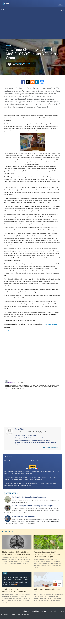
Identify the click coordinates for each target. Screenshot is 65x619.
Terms (62, 611)
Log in (62, 10)
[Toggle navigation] (60, 4)
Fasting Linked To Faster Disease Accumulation (29, 438)
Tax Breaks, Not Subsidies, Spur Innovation (29, 497)
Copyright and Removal (39, 611)
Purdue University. (51, 324)
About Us (26, 611)
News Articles (29, 63)
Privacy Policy (53, 611)
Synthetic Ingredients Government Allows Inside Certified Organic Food (35, 443)
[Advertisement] (32, 25)
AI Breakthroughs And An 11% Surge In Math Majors (32, 505)
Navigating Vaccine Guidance (23, 516)
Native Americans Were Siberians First (47, 590)
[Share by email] (32, 82)
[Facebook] (2, 9)
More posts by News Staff (50, 447)
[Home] (7, 3)
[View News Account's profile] (9, 64)
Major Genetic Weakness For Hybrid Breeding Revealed (32, 440)
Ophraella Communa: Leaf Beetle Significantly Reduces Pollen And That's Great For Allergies (47, 554)
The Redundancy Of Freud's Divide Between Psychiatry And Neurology (16, 553)
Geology (8, 45)
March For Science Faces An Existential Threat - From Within (14, 590)
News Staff (18, 63)
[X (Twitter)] (3, 9)
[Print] (42, 82)
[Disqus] (32, 354)
